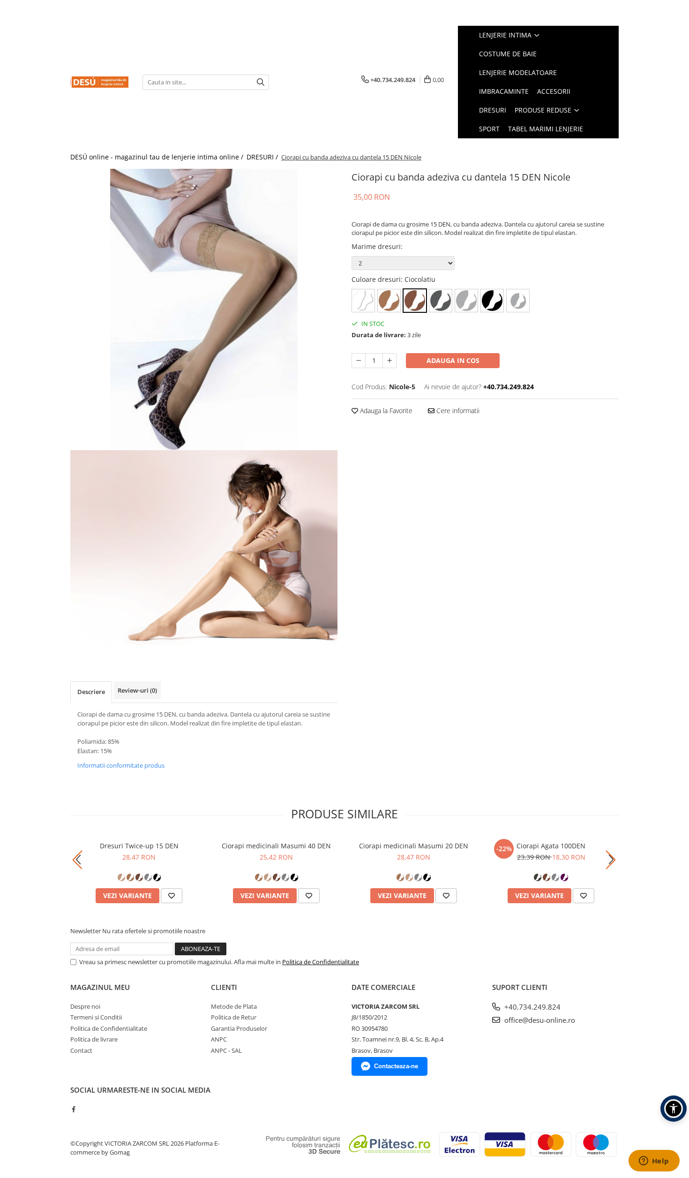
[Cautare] (260, 82)
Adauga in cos (453, 360)
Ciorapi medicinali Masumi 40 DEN (276, 845)
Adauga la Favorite (385, 410)
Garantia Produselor (239, 1028)
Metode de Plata (234, 1006)
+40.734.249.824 (531, 1007)
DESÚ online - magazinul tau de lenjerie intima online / (157, 156)
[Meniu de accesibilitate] (673, 1108)
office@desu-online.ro (538, 1020)
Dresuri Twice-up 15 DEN (139, 845)
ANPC (219, 1039)
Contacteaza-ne (396, 1066)
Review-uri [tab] (137, 690)
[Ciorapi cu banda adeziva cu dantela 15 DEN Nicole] (203, 309)
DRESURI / (263, 156)
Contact (81, 1050)
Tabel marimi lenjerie (545, 128)
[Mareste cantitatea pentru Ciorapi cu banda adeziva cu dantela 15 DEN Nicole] (389, 360)
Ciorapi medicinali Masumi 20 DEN (413, 845)
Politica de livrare (94, 1039)
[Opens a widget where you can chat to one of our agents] (654, 1161)
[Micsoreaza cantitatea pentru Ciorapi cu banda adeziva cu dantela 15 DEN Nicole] (359, 360)
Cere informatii (456, 410)
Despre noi (85, 1006)
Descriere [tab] (91, 691)
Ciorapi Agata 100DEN (551, 845)
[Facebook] (73, 1109)
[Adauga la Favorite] (171, 895)
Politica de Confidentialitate (320, 962)
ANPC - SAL (226, 1050)
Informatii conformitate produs (121, 765)
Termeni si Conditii (96, 1017)
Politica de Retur (233, 1017)
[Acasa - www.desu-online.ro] (99, 82)
